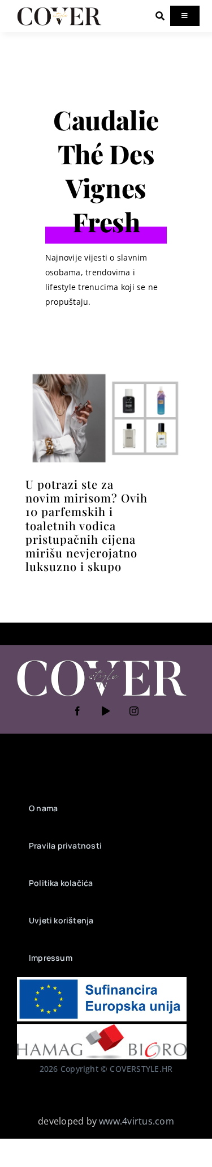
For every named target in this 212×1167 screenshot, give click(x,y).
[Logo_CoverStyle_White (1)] (102, 661)
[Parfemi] (106, 373)
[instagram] (134, 711)
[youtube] (106, 711)
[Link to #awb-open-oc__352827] (160, 15)
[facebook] (78, 711)
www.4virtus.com (136, 1121)
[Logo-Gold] (59, 10)
